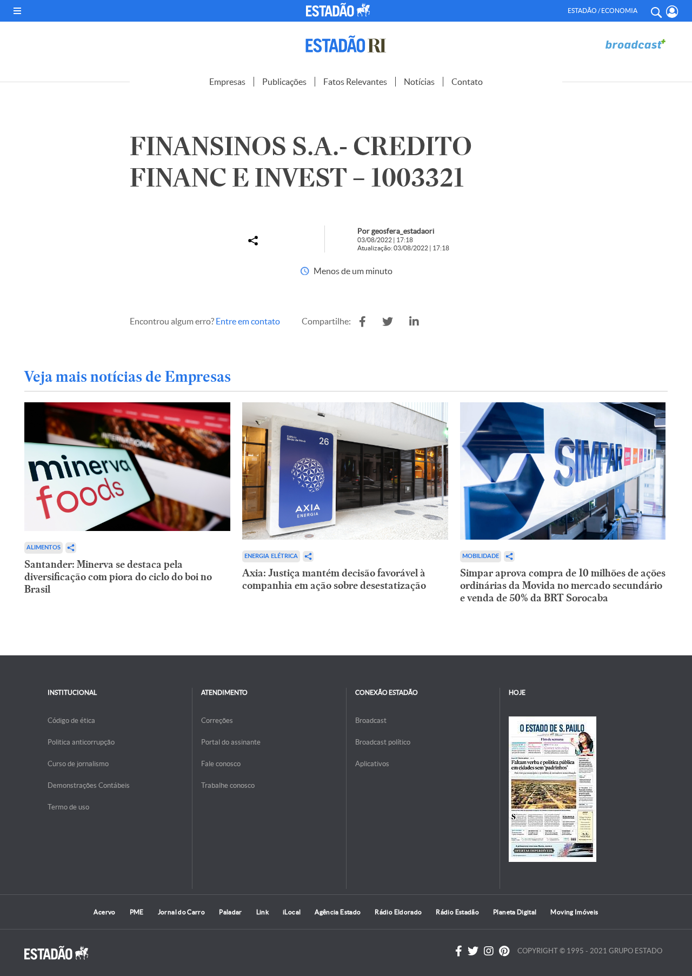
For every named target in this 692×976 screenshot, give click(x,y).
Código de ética (71, 720)
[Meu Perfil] (672, 11)
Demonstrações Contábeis (89, 785)
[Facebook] (458, 951)
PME (137, 911)
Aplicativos (372, 764)
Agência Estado (338, 911)
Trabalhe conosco (228, 785)
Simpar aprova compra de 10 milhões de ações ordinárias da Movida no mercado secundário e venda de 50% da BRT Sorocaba (563, 585)
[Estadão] (340, 10)
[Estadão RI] (346, 44)
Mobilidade (480, 556)
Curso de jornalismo (78, 764)
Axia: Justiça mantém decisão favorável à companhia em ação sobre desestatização (334, 579)
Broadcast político (382, 742)
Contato (467, 82)
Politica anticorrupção (81, 742)
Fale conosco (221, 764)
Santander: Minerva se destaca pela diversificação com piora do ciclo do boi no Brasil (118, 576)
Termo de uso (68, 807)
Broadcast (371, 720)
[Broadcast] (635, 44)
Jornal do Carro (181, 911)
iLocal (292, 911)
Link (262, 911)
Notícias (419, 82)
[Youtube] (504, 951)
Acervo (104, 911)
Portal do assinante (231, 742)
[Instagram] (489, 951)
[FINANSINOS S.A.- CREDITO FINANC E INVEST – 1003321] (362, 321)
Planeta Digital (514, 911)
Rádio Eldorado (398, 911)
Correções (217, 720)
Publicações (284, 82)
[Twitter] (473, 951)
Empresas (227, 82)
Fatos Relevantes (355, 82)
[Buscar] (656, 11)
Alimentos (43, 547)
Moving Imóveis (574, 911)
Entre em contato (248, 321)
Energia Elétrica (271, 556)
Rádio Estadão (457, 911)
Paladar (230, 911)
